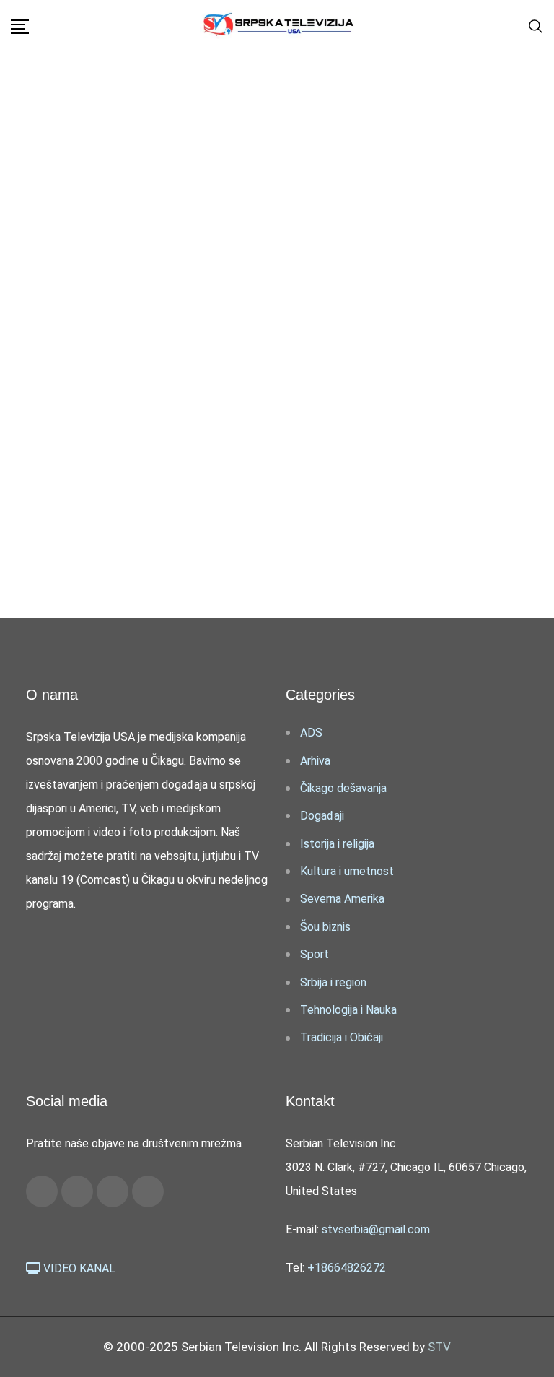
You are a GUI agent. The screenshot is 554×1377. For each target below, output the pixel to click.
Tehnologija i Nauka (348, 1010)
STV (439, 1346)
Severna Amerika (342, 898)
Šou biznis (325, 927)
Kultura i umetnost (347, 871)
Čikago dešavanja (343, 788)
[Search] (536, 24)
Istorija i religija (337, 844)
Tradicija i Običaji (341, 1037)
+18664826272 (346, 1267)
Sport (314, 954)
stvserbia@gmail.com (376, 1229)
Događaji (322, 815)
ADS (311, 732)
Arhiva (315, 761)
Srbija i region (333, 982)
